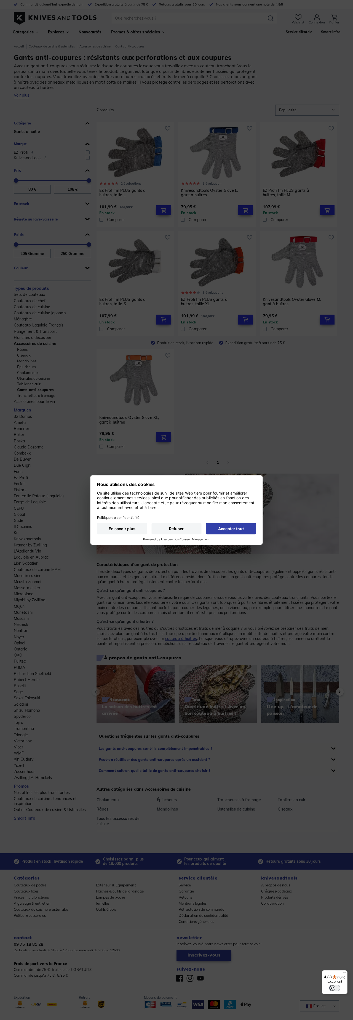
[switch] (334, 988)
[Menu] (344, 973)
